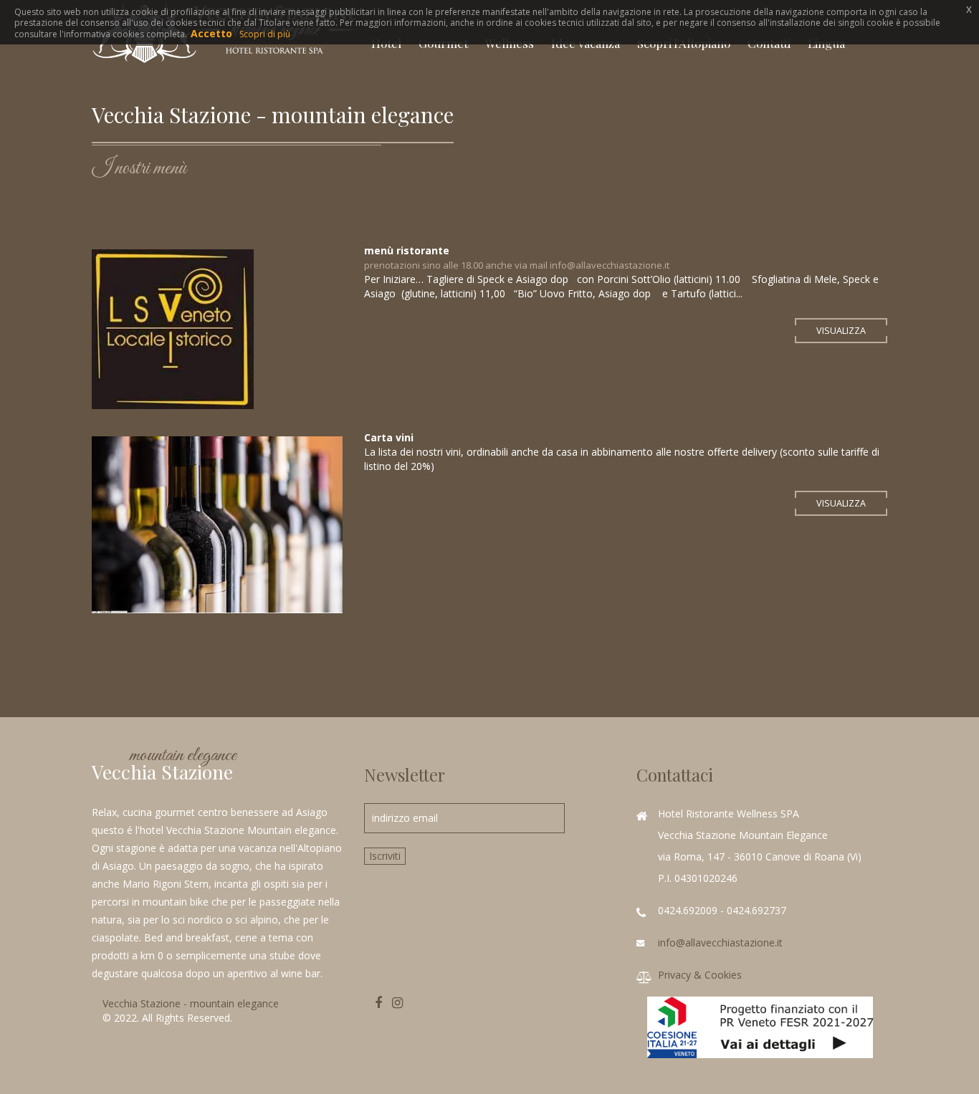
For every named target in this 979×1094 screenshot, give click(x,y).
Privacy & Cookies (700, 975)
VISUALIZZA (841, 331)
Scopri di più (264, 34)
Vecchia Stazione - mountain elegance (190, 1003)
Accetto (211, 33)
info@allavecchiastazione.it (720, 942)
